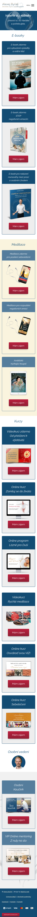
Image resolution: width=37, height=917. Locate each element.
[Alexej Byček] (13, 5)
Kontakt (20, 902)
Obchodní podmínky (24, 897)
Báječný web (25, 892)
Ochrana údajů (11, 897)
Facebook (5, 902)
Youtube (13, 902)
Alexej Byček (8, 892)
